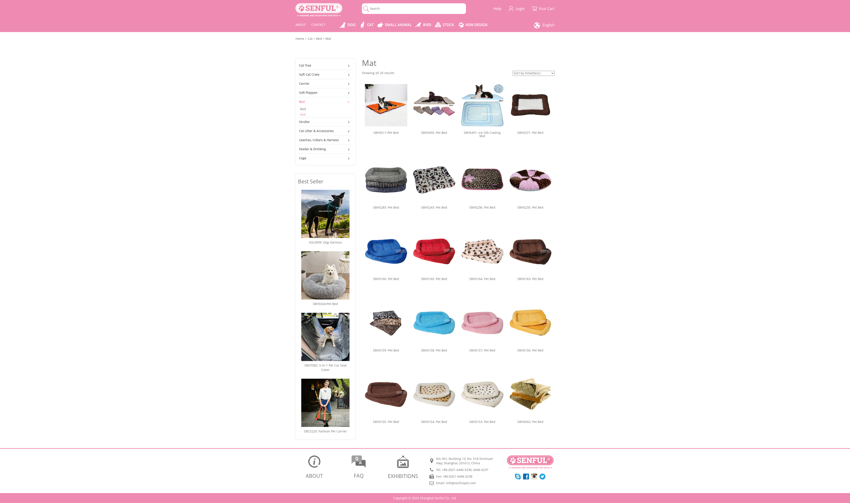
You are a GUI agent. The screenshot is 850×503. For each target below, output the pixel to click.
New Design (476, 24)
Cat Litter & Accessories (316, 131)
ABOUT (301, 25)
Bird (427, 24)
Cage (302, 158)
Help (497, 8)
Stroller (304, 122)
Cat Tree (305, 65)
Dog (352, 24)
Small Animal (398, 24)
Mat (303, 114)
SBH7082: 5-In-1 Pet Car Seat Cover (325, 367)
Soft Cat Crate (309, 74)
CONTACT (318, 25)
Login (520, 8)
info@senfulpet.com (461, 483)
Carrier (304, 83)
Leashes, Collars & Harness (319, 140)
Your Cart (546, 8)
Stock (448, 24)
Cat (370, 24)
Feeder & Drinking (312, 149)
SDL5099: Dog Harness (325, 242)
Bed (302, 102)
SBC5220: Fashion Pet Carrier (325, 431)
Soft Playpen (308, 92)
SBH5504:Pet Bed (325, 304)
